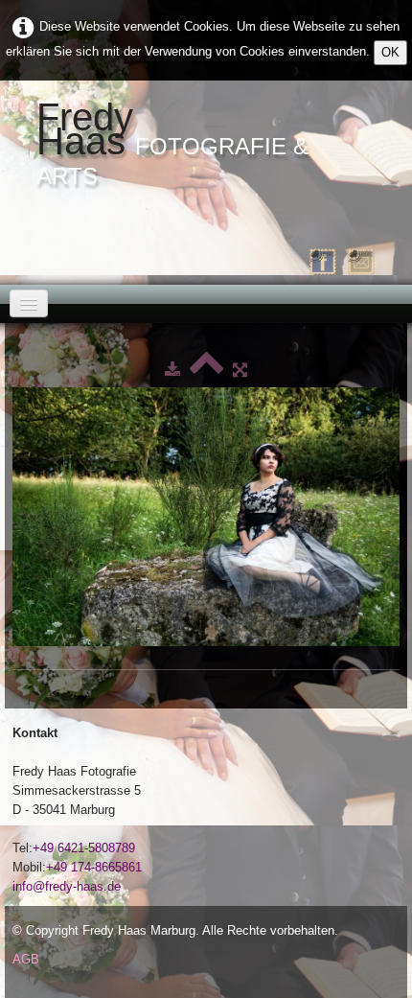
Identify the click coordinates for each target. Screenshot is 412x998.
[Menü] (29, 303)
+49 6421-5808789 (84, 848)
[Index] (206, 369)
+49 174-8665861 (94, 867)
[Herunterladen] (172, 369)
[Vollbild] (240, 369)
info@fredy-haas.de (66, 886)
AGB (25, 959)
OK (390, 52)
